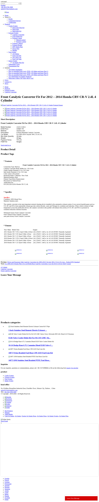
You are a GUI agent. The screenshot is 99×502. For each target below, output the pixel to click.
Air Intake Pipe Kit (18, 62)
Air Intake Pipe (63, 416)
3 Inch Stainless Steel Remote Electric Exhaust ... (28, 330)
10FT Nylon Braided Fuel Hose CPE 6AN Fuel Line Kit (31, 353)
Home (6, 15)
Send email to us (6, 145)
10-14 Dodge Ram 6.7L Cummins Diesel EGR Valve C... (31, 345)
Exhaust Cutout (17, 38)
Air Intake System (52, 416)
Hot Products (9, 411)
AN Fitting (15, 54)
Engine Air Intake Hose (29, 416)
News (6, 83)
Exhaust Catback (17, 43)
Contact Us (8, 82)
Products (7, 24)
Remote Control (21, 41)
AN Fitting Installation (15, 69)
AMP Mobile (9, 414)
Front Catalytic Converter (8, 271)
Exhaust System (13, 33)
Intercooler (15, 29)
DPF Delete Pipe (17, 47)
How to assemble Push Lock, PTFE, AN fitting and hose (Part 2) (28, 73)
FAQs (6, 80)
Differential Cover (14, 64)
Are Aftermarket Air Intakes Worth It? (20, 76)
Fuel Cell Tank (16, 59)
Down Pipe (15, 48)
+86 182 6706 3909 (10, 392)
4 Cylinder (4, 267)
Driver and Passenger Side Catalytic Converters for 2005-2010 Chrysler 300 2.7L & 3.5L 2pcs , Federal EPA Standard (43, 262)
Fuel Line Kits (16, 55)
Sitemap (7, 412)
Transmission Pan (14, 66)
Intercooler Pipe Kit (18, 28)
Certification (12, 22)
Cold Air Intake (9, 416)
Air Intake (18, 416)
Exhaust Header (17, 45)
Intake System (13, 61)
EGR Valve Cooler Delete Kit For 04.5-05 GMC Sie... (29, 338)
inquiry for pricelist (72, 368)
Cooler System (13, 26)
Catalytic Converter (18, 35)
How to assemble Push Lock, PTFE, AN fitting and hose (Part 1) (28, 71)
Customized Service (15, 21)
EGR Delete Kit (17, 36)
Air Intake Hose (42, 416)
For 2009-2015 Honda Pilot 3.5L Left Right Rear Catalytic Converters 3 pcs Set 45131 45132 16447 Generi (38, 264)
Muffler (14, 50)
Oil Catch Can (16, 57)
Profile (11, 19)
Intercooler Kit (16, 31)
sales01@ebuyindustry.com (9, 390)
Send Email (4, 421)
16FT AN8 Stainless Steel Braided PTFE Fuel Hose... (29, 360)
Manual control (21, 40)
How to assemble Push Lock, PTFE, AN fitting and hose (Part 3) (28, 75)
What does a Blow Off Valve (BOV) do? (21, 78)
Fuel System (12, 52)
